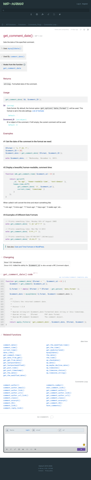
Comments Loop (50, 25)
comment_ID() (9, 403)
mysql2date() (52, 352)
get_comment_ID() (54, 403)
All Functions (11, 25)
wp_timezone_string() (56, 373)
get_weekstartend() (55, 350)
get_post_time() (10, 368)
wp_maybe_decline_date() (57, 365)
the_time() (51, 357)
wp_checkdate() (53, 360)
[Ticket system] (88, 29)
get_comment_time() (12, 355)
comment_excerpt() (11, 400)
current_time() (10, 350)
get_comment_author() (56, 390)
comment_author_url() (13, 393)
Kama (56, 29)
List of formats (38, 111)
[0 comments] (80, 29)
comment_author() (11, 385)
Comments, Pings (34, 25)
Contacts (40, 471)
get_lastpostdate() (12, 363)
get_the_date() (10, 373)
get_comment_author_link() (58, 393)
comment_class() (10, 398)
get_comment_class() (55, 398)
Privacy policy (49, 471)
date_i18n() (8, 352)
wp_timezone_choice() (56, 370)
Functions (22, 25)
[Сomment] (81, 449)
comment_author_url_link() (15, 395)
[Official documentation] (84, 30)
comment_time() (10, 347)
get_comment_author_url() (58, 395)
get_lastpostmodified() (14, 365)
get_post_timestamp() (13, 370)
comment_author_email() (14, 387)
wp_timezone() (52, 368)
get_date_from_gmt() (12, 357)
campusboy (65, 29)
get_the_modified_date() (14, 375)
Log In (28, 430)
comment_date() (10, 345)
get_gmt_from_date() (12, 360)
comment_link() (10, 405)
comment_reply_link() (13, 408)
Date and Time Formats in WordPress (29, 247)
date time (84, 341)
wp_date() (50, 363)
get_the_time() (53, 347)
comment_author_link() (13, 390)
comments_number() (54, 385)
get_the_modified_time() (57, 345)
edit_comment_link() (55, 387)
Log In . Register (82, 4)
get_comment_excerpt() (56, 400)
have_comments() (53, 405)
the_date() (51, 355)
